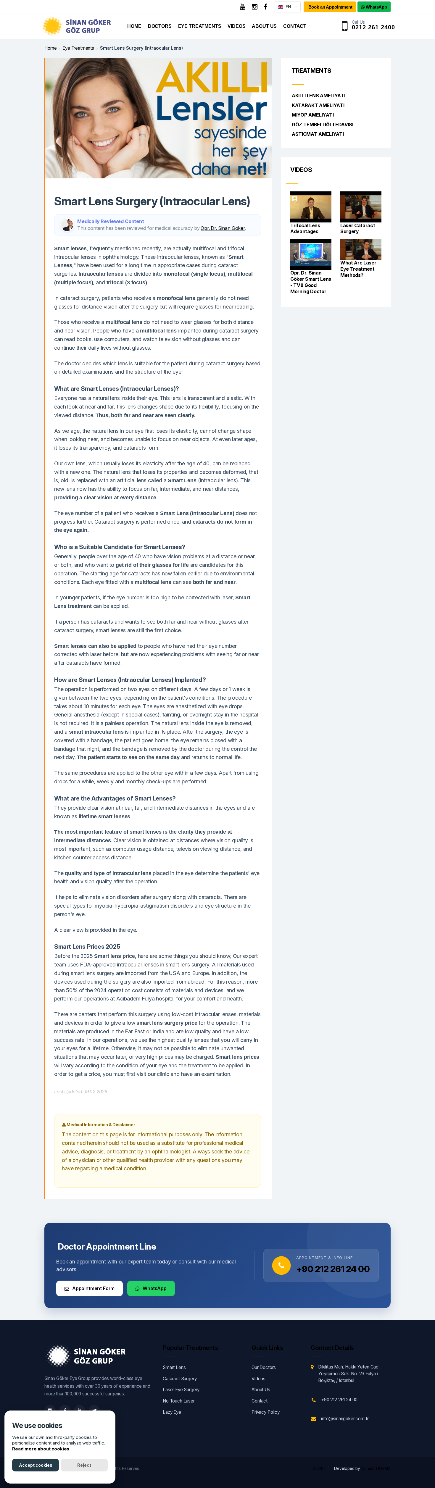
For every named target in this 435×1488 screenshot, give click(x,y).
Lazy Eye (172, 1412)
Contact (294, 26)
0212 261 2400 (373, 27)
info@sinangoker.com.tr (344, 1418)
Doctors (160, 26)
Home (134, 26)
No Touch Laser (179, 1401)
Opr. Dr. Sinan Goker (223, 228)
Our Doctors (264, 1367)
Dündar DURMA (376, 1468)
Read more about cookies (40, 1449)
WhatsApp (155, 1288)
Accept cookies (35, 1465)
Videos (236, 26)
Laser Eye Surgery (181, 1389)
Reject (84, 1465)
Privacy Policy (266, 1412)
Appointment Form (93, 1288)
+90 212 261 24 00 (333, 1269)
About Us (264, 26)
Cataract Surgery (179, 1379)
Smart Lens (174, 1367)
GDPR (318, 1468)
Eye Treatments (199, 26)
